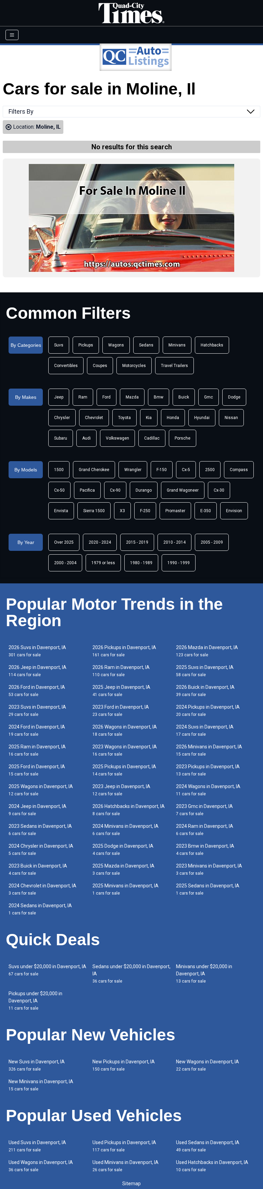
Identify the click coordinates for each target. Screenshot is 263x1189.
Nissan (231, 417)
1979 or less (103, 562)
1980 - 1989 (141, 562)
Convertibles (66, 365)
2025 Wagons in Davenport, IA (41, 790)
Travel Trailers (174, 365)
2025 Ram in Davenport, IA (37, 750)
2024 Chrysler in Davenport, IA (41, 849)
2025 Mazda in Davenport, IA (123, 869)
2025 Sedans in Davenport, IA (207, 889)
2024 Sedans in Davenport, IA (40, 909)
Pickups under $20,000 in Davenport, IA (35, 1001)
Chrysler (62, 417)
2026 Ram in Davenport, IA (121, 671)
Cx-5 (186, 469)
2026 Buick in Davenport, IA (205, 690)
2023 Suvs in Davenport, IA (37, 710)
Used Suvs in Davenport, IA (37, 1146)
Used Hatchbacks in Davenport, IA (212, 1166)
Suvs (58, 345)
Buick (183, 397)
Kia (149, 417)
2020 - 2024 (100, 542)
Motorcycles (134, 365)
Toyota (124, 417)
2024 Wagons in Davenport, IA (208, 790)
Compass (239, 469)
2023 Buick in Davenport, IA (38, 869)
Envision (234, 510)
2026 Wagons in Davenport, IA (124, 730)
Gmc (208, 397)
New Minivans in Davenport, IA (41, 1085)
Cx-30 (219, 490)
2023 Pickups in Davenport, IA (208, 770)
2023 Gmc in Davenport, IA (204, 810)
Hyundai (202, 417)
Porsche (182, 438)
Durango (144, 490)
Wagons (116, 345)
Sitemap (131, 1183)
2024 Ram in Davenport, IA (204, 829)
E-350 (205, 510)
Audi (86, 438)
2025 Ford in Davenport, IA (37, 770)
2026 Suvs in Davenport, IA (37, 651)
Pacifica (87, 490)
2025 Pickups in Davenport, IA (124, 770)
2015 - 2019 (137, 542)
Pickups (85, 345)
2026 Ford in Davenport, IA (37, 690)
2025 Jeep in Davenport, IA (121, 690)
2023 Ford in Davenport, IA (120, 710)
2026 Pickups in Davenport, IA (124, 651)
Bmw (158, 397)
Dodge (234, 397)
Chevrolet (94, 417)
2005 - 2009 (212, 542)
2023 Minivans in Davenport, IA (209, 869)
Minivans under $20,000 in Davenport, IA (204, 974)
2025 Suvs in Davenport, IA (205, 671)
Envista (61, 510)
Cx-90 (115, 490)
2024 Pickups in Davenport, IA (208, 710)
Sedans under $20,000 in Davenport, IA (131, 974)
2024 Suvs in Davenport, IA (205, 730)
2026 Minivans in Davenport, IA (209, 750)
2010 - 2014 (174, 542)
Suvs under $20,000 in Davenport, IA (47, 970)
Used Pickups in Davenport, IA (124, 1146)
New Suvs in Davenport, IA (37, 1065)
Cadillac (152, 438)
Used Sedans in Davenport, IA (207, 1146)
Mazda (132, 397)
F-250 (145, 510)
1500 (59, 469)
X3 (122, 510)
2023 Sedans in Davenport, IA (40, 829)
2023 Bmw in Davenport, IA (205, 849)
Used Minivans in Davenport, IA (125, 1166)
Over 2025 (64, 542)
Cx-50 (59, 490)
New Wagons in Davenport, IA (207, 1065)
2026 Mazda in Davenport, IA (207, 651)
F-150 (161, 469)
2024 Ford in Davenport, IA (37, 730)
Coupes (100, 365)
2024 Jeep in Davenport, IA (37, 810)
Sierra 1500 (94, 510)
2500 (210, 469)
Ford (106, 397)
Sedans (146, 345)
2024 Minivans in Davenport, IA (125, 829)
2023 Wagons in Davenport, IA (124, 750)
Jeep (58, 397)
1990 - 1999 (178, 562)
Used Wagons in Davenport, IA (41, 1166)
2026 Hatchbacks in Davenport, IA (128, 810)
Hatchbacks (212, 345)
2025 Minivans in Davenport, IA (125, 889)
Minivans (177, 345)
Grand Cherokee (94, 469)
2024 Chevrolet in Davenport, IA (42, 889)
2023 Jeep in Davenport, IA (121, 790)
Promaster (175, 510)
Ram (82, 397)
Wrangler (132, 469)
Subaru (60, 438)
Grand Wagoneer (183, 490)
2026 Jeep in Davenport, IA (37, 671)
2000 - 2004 (65, 562)
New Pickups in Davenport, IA (123, 1065)
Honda (173, 417)
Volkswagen (117, 438)
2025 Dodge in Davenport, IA (122, 849)
